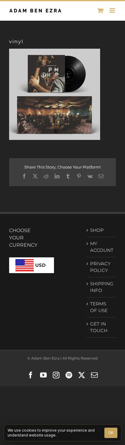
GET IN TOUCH (98, 327)
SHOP (97, 230)
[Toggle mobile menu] (113, 10)
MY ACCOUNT (101, 247)
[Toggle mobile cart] (100, 10)
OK (110, 433)
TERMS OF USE (99, 307)
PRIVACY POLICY (100, 267)
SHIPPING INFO (101, 287)
